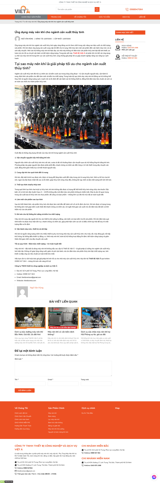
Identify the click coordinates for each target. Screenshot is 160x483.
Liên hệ (142, 17)
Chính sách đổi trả (21, 413)
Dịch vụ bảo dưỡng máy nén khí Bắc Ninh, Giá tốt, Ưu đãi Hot (29, 333)
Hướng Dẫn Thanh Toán (23, 426)
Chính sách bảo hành (22, 419)
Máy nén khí (52, 413)
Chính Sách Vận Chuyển (23, 416)
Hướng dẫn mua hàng (22, 429)
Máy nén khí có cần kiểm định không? (61, 333)
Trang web (85, 379)
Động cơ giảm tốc (54, 426)
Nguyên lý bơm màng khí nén (58, 432)
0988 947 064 (132, 58)
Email (50, 379)
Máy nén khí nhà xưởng (56, 429)
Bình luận (19, 359)
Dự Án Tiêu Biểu (87, 413)
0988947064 (136, 9)
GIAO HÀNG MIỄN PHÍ (22, 423)
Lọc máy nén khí (53, 419)
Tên (17, 379)
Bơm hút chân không (55, 423)
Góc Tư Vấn (104, 17)
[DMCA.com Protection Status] (6, 481)
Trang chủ (56, 17)
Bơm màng (52, 416)
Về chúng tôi (80, 17)
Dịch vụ (126, 17)
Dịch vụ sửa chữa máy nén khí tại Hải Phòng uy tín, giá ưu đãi (95, 333)
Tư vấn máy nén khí (29, 22)
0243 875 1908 (132, 48)
